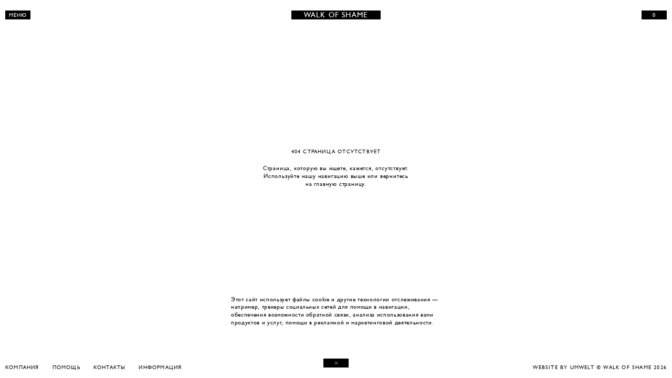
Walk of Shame (336, 14)
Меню (18, 15)
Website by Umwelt (563, 367)
